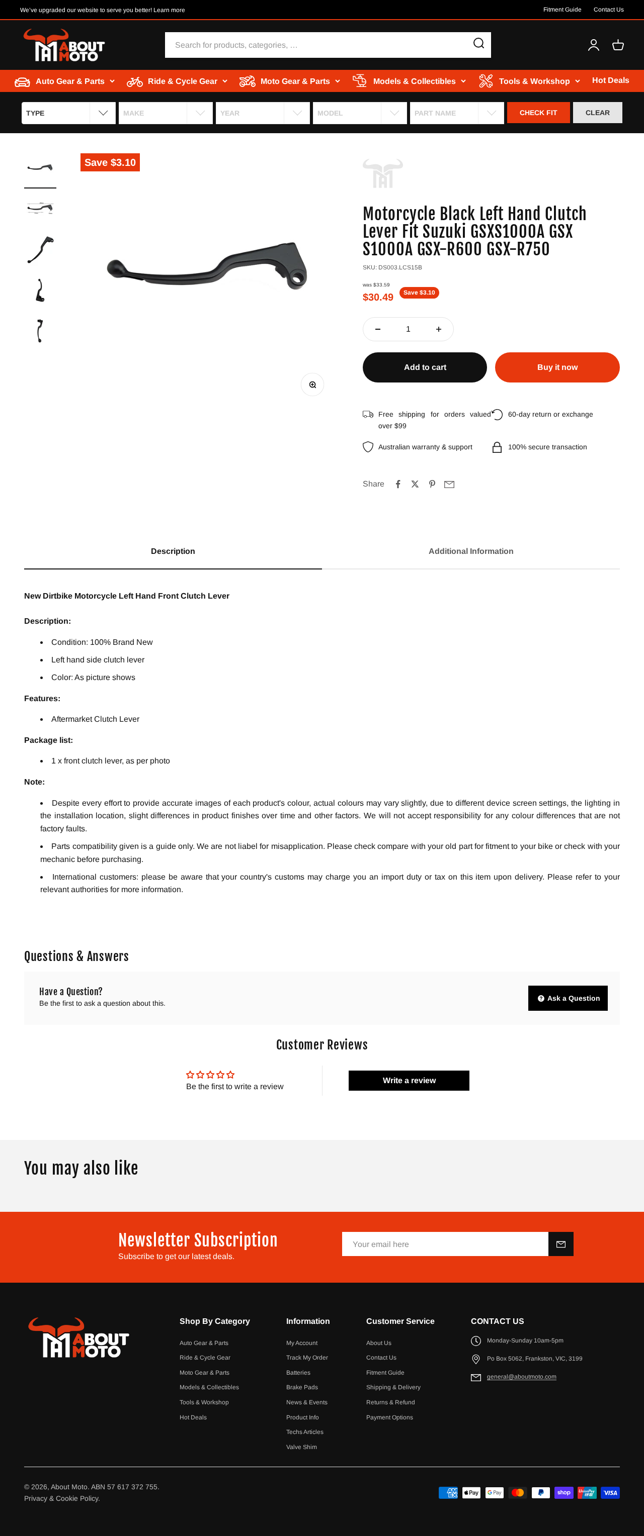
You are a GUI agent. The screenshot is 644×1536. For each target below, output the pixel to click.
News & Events (307, 1402)
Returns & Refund (390, 1402)
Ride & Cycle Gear (205, 1357)
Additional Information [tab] (471, 551)
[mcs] (383, 173)
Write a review (409, 1080)
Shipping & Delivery (393, 1387)
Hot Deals (610, 80)
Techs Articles (305, 1431)
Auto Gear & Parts (204, 1343)
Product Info (302, 1417)
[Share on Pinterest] (432, 484)
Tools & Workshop (204, 1402)
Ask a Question (573, 998)
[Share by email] (449, 484)
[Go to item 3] (40, 251)
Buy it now (557, 367)
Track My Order (307, 1357)
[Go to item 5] (40, 331)
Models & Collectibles (209, 1387)
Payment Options (389, 1417)
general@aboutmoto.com (521, 1376)
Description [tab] (173, 551)
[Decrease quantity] (377, 329)
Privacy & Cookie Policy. (62, 1498)
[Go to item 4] (40, 291)
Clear (598, 113)
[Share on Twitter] (415, 484)
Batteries (298, 1372)
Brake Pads (302, 1387)
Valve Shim (301, 1447)
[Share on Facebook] (398, 484)
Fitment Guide (562, 9)
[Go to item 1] (40, 170)
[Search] (479, 44)
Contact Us (609, 9)
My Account (301, 1343)
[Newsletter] (561, 1244)
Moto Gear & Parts (204, 1372)
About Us (378, 1343)
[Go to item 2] (40, 211)
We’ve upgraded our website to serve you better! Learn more (102, 10)
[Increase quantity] (438, 329)
